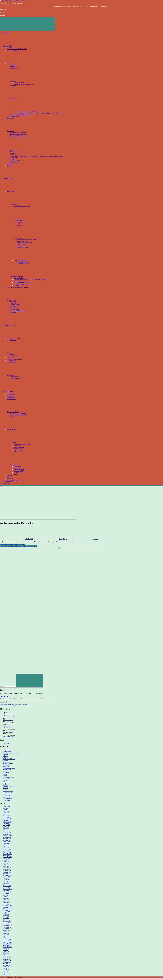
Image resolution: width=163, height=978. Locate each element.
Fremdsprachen (18, 219)
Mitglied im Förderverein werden (19, 137)
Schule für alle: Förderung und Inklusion (18, 287)
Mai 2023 (6, 863)
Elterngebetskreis (14, 356)
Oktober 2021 (7, 892)
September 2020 (7, 910)
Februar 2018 (7, 957)
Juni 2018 (6, 951)
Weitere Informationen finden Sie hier (8, 705)
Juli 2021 (5, 895)
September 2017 (7, 965)
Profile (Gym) (17, 238)
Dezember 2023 (7, 852)
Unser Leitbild (11, 47)
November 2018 (7, 944)
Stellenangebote (7, 481)
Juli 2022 (5, 878)
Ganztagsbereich (11, 300)
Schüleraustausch (8, 791)
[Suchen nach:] (8, 686)
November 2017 (7, 962)
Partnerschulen (14, 162)
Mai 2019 (6, 934)
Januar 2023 (6, 869)
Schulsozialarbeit (11, 360)
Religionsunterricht (8, 786)
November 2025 (7, 820)
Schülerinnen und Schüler (14, 338)
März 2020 (6, 919)
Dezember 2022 (7, 870)
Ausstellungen (14, 154)
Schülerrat (13, 340)
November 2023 (7, 854)
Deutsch (5, 757)
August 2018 (6, 948)
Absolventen (10, 375)
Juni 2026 (6, 809)
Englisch (19, 220)
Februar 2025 (7, 832)
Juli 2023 (5, 860)
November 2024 (7, 837)
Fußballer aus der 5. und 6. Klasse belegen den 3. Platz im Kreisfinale (18, 546)
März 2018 (6, 956)
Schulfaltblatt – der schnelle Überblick (17, 49)
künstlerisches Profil (22, 241)
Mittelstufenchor (14, 303)
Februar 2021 (7, 902)
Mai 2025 (6, 828)
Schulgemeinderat (11, 362)
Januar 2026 (6, 817)
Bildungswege (11, 191)
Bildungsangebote (8, 178)
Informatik (6, 772)
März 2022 (6, 884)
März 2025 (6, 831)
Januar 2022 (6, 887)
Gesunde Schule (14, 116)
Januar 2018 (6, 959)
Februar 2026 (7, 815)
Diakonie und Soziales (9, 759)
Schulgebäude (14, 68)
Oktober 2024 (7, 838)
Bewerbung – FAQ (19, 450)
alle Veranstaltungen (8, 736)
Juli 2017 (5, 968)
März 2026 (6, 814)
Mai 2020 (6, 916)
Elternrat (12, 354)
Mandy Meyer (63, 539)
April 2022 (6, 883)
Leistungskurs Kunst (22, 263)
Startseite (5, 33)
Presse (5, 783)
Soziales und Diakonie (23, 247)
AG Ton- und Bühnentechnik (18, 311)
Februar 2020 (7, 921)
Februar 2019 (7, 939)
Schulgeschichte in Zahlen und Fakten (24, 84)
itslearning (9, 475)
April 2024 (6, 846)
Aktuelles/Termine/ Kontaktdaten (22, 444)
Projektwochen (14, 157)
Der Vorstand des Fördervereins (18, 134)
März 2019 (6, 937)
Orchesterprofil (21, 244)
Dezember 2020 (7, 905)
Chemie (5, 756)
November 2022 (7, 872)
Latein (18, 223)
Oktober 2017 (7, 963)
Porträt (8, 63)
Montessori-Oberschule (16, 276)
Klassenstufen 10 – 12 (13, 412)
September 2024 (7, 840)
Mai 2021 (6, 898)
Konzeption (13, 85)
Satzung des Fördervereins (17, 135)
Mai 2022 (6, 881)
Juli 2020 (5, 913)
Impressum (3, 12)
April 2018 (6, 954)
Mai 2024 (6, 844)
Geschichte (13, 81)
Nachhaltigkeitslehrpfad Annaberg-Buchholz (26, 111)
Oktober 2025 (7, 822)
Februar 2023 (7, 867)
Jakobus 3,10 (3, 702)
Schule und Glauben (15, 151)
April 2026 (6, 812)
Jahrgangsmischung (19, 278)
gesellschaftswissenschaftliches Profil (27, 239)
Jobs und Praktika (18, 448)
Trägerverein (10, 118)
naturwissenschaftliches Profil (25, 242)
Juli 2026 (5, 808)
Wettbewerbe (6, 800)
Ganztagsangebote (8, 763)
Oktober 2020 (7, 908)
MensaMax (10, 478)
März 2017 (6, 974)
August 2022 (6, 876)
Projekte (5, 785)
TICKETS (6, 483)
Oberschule (13, 442)
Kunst (5, 774)
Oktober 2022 (7, 873)
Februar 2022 (7, 886)
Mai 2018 (6, 953)
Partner (15, 451)
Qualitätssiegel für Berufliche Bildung (20, 115)
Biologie (5, 754)
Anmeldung (10, 165)
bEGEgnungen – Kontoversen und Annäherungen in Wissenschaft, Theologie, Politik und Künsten (36, 156)
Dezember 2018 (7, 942)
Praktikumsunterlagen (19, 447)
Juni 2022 (6, 880)
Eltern (8, 353)
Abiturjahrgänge (14, 376)
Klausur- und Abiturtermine (17, 413)
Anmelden (6, 743)
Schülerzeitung (14, 306)
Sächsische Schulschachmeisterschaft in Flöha (12, 544)
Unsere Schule (7, 46)
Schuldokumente (11, 399)
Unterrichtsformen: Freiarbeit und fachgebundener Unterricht (30, 279)
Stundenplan (10, 396)
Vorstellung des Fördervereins (18, 132)
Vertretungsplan (11, 397)
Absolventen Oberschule (16, 378)
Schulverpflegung (15, 160)
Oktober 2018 (7, 945)
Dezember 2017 (7, 960)
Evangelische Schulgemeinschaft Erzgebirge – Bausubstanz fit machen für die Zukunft (40, 113)
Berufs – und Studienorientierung (12, 753)
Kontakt (2, 15)
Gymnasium (13, 204)
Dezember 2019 (7, 924)
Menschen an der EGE (9, 325)
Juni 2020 (6, 915)
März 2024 (6, 847)
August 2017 (6, 966)
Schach (5, 789)
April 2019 (6, 936)
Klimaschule (13, 98)
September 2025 (7, 823)
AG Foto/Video (14, 309)
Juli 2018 (5, 950)
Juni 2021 (6, 896)
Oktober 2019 (7, 927)
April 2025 (6, 829)
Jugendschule (17, 285)
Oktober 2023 (7, 855)
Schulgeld (9, 163)
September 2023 (7, 857)
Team (8, 357)
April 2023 (6, 864)
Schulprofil (13, 65)
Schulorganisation (8, 391)
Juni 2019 (6, 933)
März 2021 (6, 901)
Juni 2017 (6, 969)
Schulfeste (13, 159)
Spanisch (19, 225)
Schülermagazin (7, 792)
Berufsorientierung (12, 429)
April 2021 (6, 899)
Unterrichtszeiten (11, 394)
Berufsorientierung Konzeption (22, 206)
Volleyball (13, 312)
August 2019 (6, 930)
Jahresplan (9, 393)
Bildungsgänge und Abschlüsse (22, 282)
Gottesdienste (7, 769)
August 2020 (6, 912)
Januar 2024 (6, 851)
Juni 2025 (6, 826)
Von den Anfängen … (19, 82)
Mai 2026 (6, 811)
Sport (4, 797)
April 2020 (6, 918)
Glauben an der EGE (9, 768)
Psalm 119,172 (4, 696)
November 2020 (7, 907)
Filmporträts (13, 66)
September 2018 (7, 947)
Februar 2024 (7, 849)
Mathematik (6, 778)
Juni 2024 (6, 843)
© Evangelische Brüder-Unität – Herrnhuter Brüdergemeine (13, 704)
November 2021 (7, 890)
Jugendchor (13, 301)
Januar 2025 (6, 834)
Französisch (20, 222)
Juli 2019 (5, 931)
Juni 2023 (6, 861)
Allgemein (95, 539)
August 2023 (6, 858)
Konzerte (12, 153)
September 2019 (7, 928)
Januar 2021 (6, 904)
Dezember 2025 (7, 819)
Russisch (19, 245)
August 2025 (6, 825)
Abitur (12, 416)
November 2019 (7, 925)
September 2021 (7, 893)
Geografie (6, 765)
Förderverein (10, 131)
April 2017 (6, 973)
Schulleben (10, 150)
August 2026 (6, 806)
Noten (8, 477)
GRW (5, 771)
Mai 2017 (6, 971)
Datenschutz (3, 9)
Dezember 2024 (7, 835)
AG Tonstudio (14, 307)
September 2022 (7, 875)
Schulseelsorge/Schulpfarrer (14, 359)
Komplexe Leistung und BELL (18, 415)
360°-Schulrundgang (12, 50)
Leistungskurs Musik (22, 262)
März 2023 (6, 866)
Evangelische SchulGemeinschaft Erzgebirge (12, 3)
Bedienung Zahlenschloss (14, 480)
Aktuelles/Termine (18, 466)
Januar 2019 (6, 940)
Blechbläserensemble (15, 304)
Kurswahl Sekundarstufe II (21, 260)
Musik (5, 780)
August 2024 (6, 841)
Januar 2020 (6, 922)
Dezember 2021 (7, 889)
